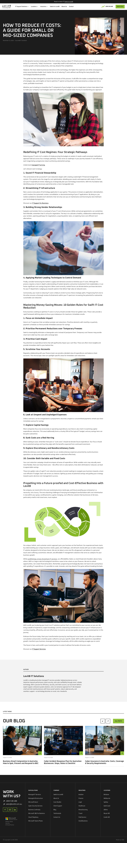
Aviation (81, 794)
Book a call (120, 6)
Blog (54, 809)
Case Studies (57, 802)
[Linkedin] (15, 810)
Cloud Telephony (33, 817)
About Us (64, 6)
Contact (71, 6)
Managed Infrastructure (35, 798)
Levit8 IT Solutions (33, 676)
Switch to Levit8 (69, 1)
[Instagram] (10, 810)
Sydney (106, 802)
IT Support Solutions (21, 6)
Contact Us (56, 817)
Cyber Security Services (35, 806)
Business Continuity (34, 809)
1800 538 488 (109, 6)
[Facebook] (5, 810)
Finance (81, 798)
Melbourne (107, 798)
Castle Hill (107, 817)
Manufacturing (83, 809)
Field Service (82, 817)
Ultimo (106, 809)
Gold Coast (107, 806)
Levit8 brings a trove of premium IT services (42, 559)
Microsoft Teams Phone (35, 821)
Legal (80, 802)
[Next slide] (108, 721)
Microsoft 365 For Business (36, 813)
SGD (123, 839)
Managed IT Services (34, 794)
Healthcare (82, 806)
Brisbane (106, 794)
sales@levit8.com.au (14, 804)
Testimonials (57, 813)
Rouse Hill (107, 813)
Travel (80, 813)
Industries (43, 6)
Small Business (83, 821)
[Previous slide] (102, 721)
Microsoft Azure (33, 802)
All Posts (118, 721)
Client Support (57, 806)
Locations (34, 6)
